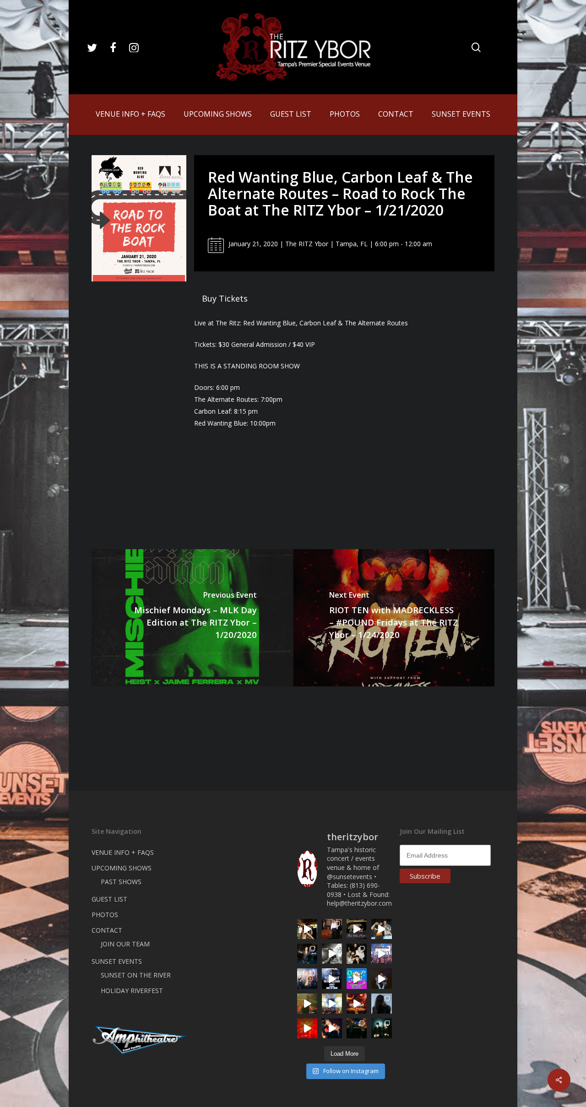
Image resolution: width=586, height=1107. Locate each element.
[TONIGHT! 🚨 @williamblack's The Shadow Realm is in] (332, 978)
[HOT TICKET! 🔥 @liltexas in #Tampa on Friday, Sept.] (332, 954)
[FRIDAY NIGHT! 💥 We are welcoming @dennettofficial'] (357, 929)
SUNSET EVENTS (117, 961)
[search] (476, 47)
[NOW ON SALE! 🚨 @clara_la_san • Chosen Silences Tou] (381, 1004)
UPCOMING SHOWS (122, 868)
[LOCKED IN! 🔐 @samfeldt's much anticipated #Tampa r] (307, 954)
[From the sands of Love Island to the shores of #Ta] (307, 929)
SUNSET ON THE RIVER (136, 975)
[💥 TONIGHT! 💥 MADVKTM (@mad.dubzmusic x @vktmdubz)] (357, 1004)
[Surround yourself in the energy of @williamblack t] (307, 1004)
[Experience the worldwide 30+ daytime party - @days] (381, 954)
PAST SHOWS (121, 881)
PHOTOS (105, 914)
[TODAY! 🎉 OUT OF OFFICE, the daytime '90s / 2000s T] (357, 978)
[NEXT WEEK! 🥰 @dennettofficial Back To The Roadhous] (381, 978)
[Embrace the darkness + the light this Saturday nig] (307, 1028)
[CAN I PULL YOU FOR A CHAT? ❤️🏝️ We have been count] (307, 978)
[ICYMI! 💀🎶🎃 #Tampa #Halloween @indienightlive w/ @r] (357, 954)
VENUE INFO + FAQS (123, 852)
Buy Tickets (225, 298)
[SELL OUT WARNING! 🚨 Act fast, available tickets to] (357, 1028)
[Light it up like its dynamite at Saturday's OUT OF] (332, 1028)
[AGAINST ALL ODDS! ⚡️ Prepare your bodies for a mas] (381, 929)
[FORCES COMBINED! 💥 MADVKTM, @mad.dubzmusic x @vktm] (381, 1028)
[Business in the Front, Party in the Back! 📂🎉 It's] (332, 929)
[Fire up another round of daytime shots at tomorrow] (332, 1004)
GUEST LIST (109, 899)
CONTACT (107, 930)
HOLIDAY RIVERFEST (132, 990)
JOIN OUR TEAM (125, 944)
